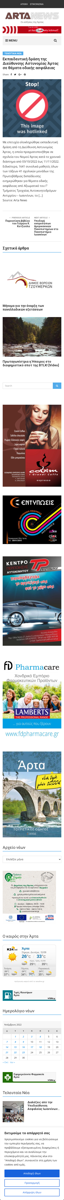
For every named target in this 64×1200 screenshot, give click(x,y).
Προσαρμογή (32, 1183)
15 (15, 1047)
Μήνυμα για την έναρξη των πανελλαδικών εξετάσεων (23, 307)
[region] (32, 1163)
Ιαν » (12, 1062)
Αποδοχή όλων (32, 1173)
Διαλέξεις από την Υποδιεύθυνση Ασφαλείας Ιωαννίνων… (44, 1106)
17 (32, 1047)
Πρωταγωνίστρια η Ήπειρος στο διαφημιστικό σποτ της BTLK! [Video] (31, 363)
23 (23, 1052)
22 (15, 1052)
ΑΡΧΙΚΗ (24, 4)
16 (23, 1047)
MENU (12, 40)
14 (7, 1047)
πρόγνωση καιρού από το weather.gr (29, 981)
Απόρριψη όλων (32, 1192)
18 (40, 1047)
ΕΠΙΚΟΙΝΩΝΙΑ (37, 4)
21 (7, 1052)
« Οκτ (5, 1062)
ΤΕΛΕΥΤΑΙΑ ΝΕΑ (13, 53)
